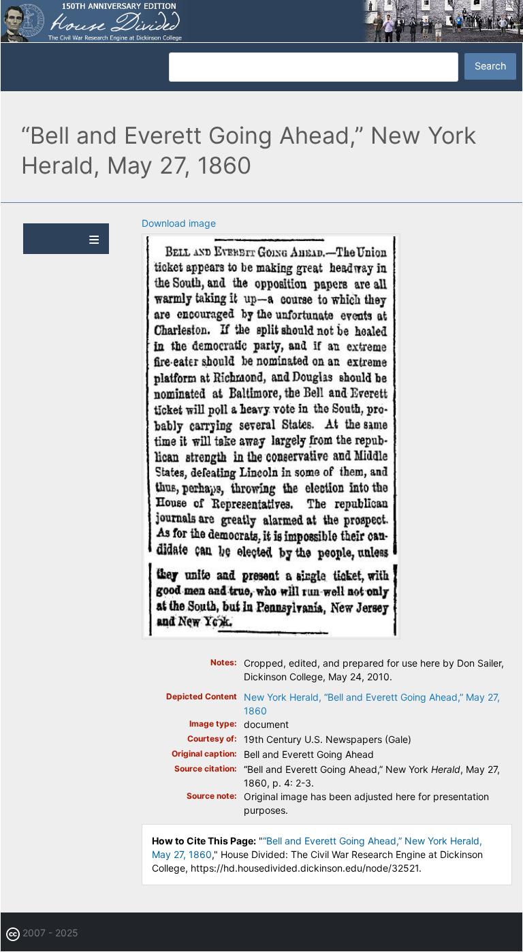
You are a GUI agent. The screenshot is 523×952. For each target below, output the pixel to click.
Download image (179, 223)
